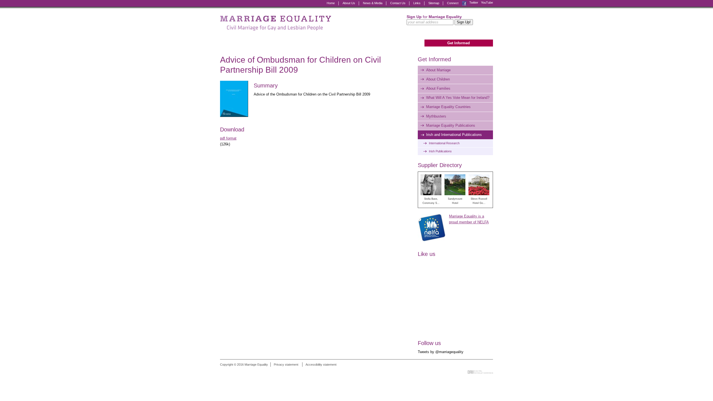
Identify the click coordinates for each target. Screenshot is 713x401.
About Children (438, 79)
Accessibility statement (321, 364)
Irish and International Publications (454, 135)
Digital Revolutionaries (480, 372)
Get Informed (458, 43)
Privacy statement (286, 364)
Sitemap (433, 3)
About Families (438, 88)
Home (331, 3)
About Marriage (438, 70)
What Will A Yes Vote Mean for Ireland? (457, 98)
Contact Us (398, 3)
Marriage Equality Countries (448, 107)
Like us (426, 254)
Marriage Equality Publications (450, 125)
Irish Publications (440, 151)
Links (417, 3)
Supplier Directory (440, 165)
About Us (349, 3)
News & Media (372, 3)
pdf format (228, 138)
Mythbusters (436, 116)
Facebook (464, 2)
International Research (444, 143)
